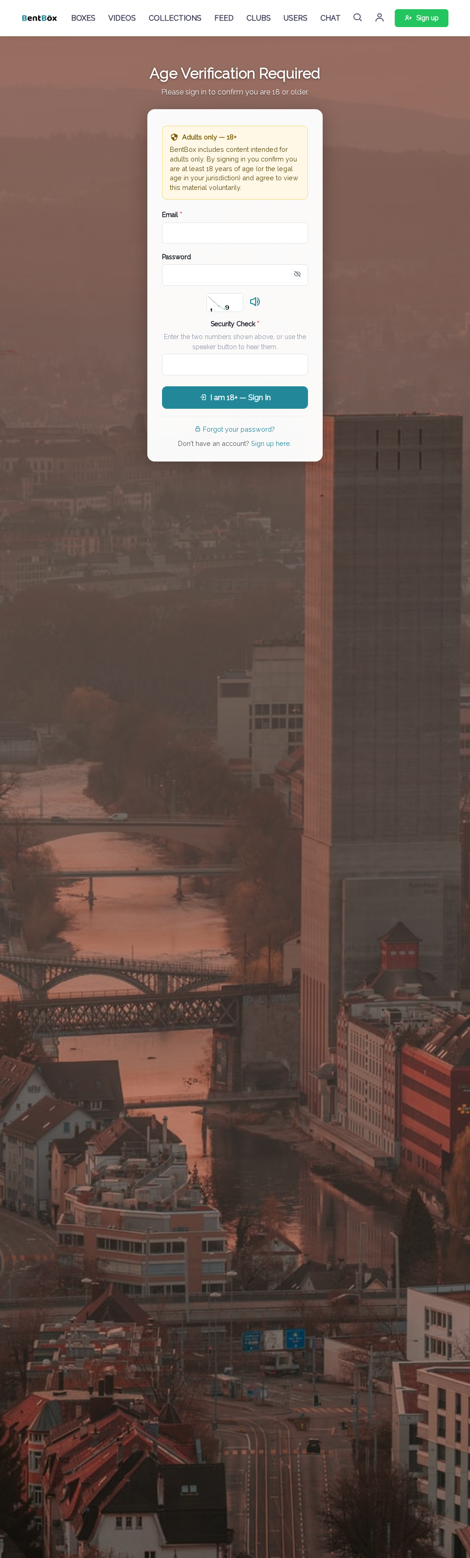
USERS (296, 18)
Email (172, 214)
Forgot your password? (239, 429)
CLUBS (258, 18)
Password (176, 257)
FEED (224, 18)
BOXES (83, 18)
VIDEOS (122, 18)
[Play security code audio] (255, 302)
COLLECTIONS (175, 18)
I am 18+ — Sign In (240, 397)
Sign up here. (271, 443)
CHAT (330, 18)
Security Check (235, 324)
